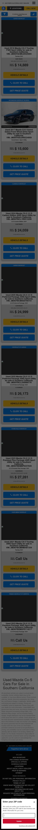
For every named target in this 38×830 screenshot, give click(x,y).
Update (19, 821)
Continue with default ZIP (27, 826)
